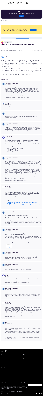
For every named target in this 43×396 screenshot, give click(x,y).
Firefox (12, 7)
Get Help (25, 378)
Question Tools (4, 20)
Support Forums (7, 7)
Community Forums (19, 3)
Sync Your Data (26, 376)
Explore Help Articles (11, 3)
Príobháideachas (20, 391)
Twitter (2, 360)
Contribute (33, 2)
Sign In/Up (39, 3)
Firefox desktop (26, 358)
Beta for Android (4, 373)
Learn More (33, 29)
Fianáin (2, 393)
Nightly (2, 376)
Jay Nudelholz (7, 56)
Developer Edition (5, 369)
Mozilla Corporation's (7, 382)
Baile (2, 7)
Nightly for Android (5, 378)
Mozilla (3, 351)
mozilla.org (3, 391)
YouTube (39, 393)
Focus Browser (26, 364)
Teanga (29, 382)
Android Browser (26, 360)
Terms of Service (11, 391)
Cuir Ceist (27, 3)
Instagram (41, 393)
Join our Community (5, 362)
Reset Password (26, 373)
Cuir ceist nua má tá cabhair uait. (22, 38)
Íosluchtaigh (25, 356)
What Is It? (25, 371)
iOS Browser (25, 362)
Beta (2, 371)
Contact (7, 393)
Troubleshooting (9, 50)
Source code (3, 358)
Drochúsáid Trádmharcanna (7, 356)
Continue (21, 16)
